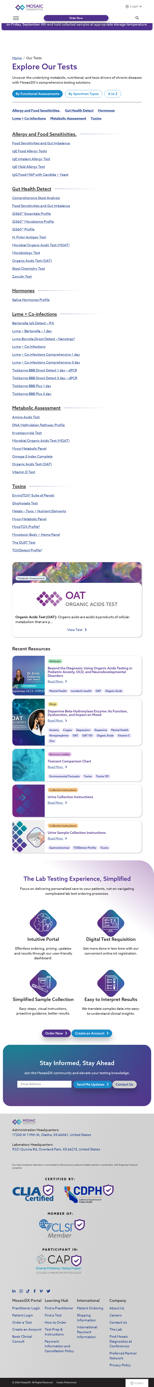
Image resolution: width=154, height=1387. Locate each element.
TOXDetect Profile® (27, 550)
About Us (116, 1308)
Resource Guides (59, 754)
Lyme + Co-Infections (28, 346)
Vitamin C (124, 735)
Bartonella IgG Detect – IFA (33, 323)
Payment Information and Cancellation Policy (59, 1346)
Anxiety (54, 730)
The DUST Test (23, 542)
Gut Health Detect (79, 110)
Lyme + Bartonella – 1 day (32, 331)
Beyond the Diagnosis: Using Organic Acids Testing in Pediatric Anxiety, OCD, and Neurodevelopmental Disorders (90, 672)
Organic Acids (113, 691)
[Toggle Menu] (16, 18)
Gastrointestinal (59, 847)
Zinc (52, 741)
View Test (75, 629)
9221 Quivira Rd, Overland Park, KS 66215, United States (56, 1149)
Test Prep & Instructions (54, 1332)
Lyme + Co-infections (29, 118)
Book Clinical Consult (22, 1339)
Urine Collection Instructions (70, 797)
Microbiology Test (26, 253)
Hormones (106, 110)
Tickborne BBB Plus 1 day (31, 386)
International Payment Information (87, 1332)
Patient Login (22, 1315)
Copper (67, 730)
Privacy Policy (120, 1365)
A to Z (113, 94)
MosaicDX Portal (27, 1300)
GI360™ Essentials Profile (31, 213)
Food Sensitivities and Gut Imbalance (41, 143)
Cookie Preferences (66, 1382)
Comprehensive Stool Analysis (36, 198)
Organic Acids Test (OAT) (32, 260)
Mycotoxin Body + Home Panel (36, 534)
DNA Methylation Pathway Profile (38, 425)
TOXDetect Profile (84, 847)
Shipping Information (86, 1318)
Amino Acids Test (26, 417)
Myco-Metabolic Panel (29, 448)
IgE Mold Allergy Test (28, 166)
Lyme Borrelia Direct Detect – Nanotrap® (43, 339)
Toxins (96, 118)
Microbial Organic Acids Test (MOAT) (40, 245)
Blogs (52, 704)
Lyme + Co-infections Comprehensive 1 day (46, 354)
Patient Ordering (90, 1308)
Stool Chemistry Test (28, 268)
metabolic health (81, 691)
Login (134, 6)
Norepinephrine (59, 735)
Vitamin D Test (23, 472)
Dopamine (100, 730)
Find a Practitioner (59, 1308)
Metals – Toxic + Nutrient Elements (39, 511)
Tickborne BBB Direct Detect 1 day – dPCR (44, 370)
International (88, 1300)
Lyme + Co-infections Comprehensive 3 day (46, 362)
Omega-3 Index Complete (32, 456)
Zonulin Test (22, 276)
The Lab (115, 1329)
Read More (56, 681)
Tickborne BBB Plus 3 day (31, 394)
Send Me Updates (91, 1084)
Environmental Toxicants (64, 776)
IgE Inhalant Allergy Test (31, 159)
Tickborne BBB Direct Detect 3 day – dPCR (44, 378)
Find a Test (53, 1315)
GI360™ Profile (23, 229)
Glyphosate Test (25, 503)
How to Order (55, 1322)
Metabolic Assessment (68, 118)
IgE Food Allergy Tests (29, 151)
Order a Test (22, 1322)
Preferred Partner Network (123, 1356)
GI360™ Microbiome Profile (33, 221)
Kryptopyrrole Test (27, 433)
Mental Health (58, 691)
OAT (98, 691)
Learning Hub (56, 1300)
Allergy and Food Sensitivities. (36, 110)
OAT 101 (87, 735)
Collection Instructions (62, 790)
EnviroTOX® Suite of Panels (33, 495)
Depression (83, 730)
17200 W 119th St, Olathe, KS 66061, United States (51, 1135)
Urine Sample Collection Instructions (77, 832)
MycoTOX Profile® (26, 526)
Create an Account (90, 1033)
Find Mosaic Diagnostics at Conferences (120, 1341)
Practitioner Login (26, 1308)
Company (117, 1300)
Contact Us (124, 1084)
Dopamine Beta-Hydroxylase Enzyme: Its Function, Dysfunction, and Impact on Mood (88, 713)
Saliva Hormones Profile (31, 300)
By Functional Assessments (37, 94)
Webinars (55, 661)
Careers (115, 1315)
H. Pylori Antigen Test (29, 237)
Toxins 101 (102, 776)
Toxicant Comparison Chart (69, 761)
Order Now (76, 18)
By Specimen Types (84, 94)
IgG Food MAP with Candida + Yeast (40, 174)
